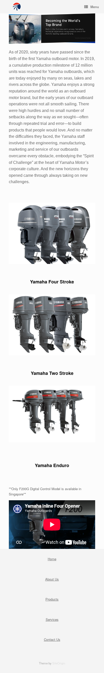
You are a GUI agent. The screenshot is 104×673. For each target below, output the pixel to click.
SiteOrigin (58, 663)
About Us (52, 579)
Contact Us (52, 639)
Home (52, 558)
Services (52, 619)
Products (52, 599)
